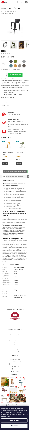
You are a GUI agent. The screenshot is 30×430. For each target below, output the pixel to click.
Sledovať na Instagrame (14, 405)
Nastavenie (14, 420)
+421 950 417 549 (16, 361)
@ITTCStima (16, 371)
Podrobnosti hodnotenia (8, 13)
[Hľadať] (17, 2)
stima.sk (16, 369)
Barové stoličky (19, 267)
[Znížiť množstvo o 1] (7, 76)
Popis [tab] (3, 176)
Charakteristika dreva (15, 341)
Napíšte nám (15, 343)
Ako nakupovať (15, 333)
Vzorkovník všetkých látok (15, 349)
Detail (5, 163)
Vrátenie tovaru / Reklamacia (15, 347)
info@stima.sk (16, 359)
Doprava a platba (15, 335)
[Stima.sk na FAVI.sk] (15, 316)
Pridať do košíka (16, 74)
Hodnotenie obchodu (15, 339)
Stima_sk (16, 366)
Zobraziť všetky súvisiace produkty (15, 172)
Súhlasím (14, 426)
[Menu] (26, 2)
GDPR (15, 337)
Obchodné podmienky (15, 345)
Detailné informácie (6, 97)
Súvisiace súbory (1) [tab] (11, 176)
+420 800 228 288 (16, 364)
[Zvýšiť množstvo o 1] (7, 74)
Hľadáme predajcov (15, 351)
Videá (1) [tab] (20, 176)
